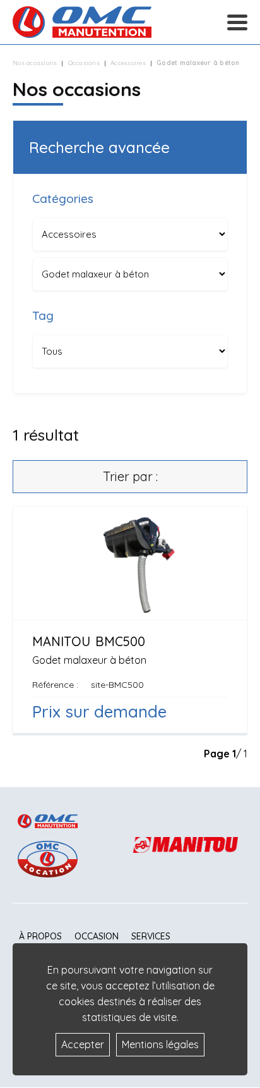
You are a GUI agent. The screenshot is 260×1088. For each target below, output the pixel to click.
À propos (40, 936)
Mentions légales (160, 1044)
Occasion (96, 936)
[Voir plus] (130, 619)
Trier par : (130, 476)
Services (150, 936)
